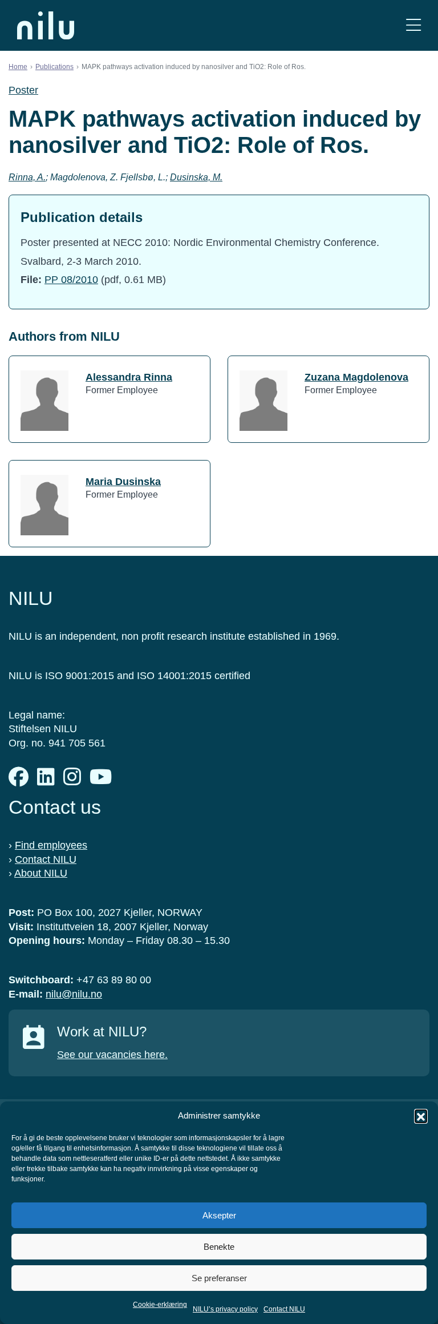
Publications (54, 67)
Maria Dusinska (123, 481)
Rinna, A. (27, 177)
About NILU (40, 873)
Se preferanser (219, 1278)
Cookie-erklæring (160, 1305)
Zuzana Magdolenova (356, 377)
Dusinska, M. (196, 177)
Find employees (51, 845)
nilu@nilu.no (74, 994)
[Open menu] (413, 25)
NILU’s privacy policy (225, 1309)
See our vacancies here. (112, 1054)
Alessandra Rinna (129, 377)
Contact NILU (284, 1309)
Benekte (219, 1247)
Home (18, 67)
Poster (23, 90)
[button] (421, 1115)
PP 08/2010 (71, 279)
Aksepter (219, 1215)
